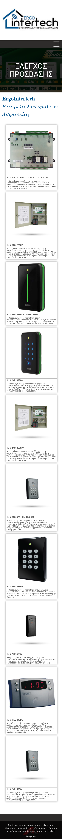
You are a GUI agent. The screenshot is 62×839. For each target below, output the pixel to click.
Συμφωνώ (31, 836)
